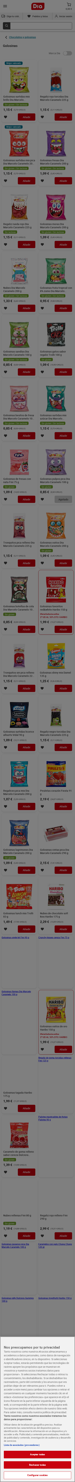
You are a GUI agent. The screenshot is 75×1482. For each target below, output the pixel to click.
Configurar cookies (37, 1475)
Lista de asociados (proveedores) (22, 1445)
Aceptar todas (37, 1454)
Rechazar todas (37, 1464)
